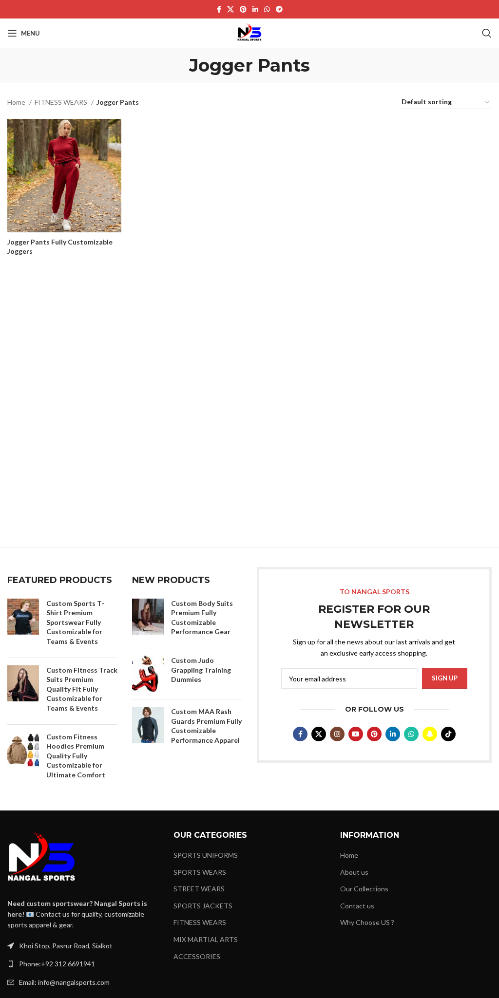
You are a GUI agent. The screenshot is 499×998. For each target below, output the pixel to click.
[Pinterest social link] (243, 9)
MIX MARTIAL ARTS (205, 939)
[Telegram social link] (279, 9)
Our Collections (364, 889)
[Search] (487, 33)
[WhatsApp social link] (267, 9)
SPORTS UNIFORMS (205, 855)
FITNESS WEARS (62, 102)
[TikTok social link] (448, 734)
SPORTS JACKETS (202, 906)
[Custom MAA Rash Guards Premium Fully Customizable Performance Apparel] (148, 728)
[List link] (83, 964)
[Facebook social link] (219, 9)
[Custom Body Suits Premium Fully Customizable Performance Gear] (148, 619)
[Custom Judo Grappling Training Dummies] (148, 674)
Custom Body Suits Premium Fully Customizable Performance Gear (202, 617)
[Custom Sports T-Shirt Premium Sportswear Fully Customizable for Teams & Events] (23, 624)
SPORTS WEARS (199, 872)
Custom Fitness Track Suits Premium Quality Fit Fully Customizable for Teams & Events (81, 689)
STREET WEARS (199, 889)
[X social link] (230, 9)
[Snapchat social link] (429, 734)
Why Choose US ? (367, 922)
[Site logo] (249, 32)
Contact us (357, 906)
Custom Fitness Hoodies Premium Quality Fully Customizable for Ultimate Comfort (75, 756)
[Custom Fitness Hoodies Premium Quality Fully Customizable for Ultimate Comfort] (23, 758)
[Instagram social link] (337, 734)
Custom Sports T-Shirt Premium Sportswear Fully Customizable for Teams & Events (75, 622)
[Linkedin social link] (255, 9)
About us (354, 872)
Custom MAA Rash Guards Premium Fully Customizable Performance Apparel (206, 725)
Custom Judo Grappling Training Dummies (201, 669)
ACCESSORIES (196, 956)
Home (17, 102)
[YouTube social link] (355, 734)
